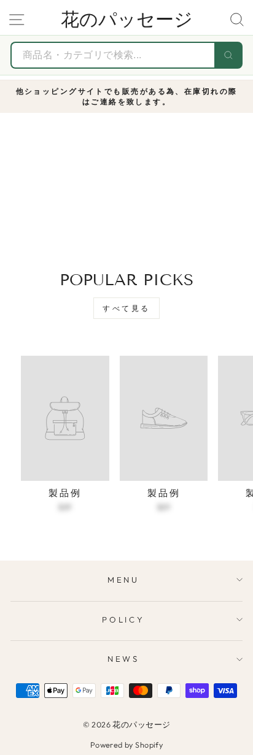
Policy (124, 619)
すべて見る (126, 308)
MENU (123, 579)
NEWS (123, 659)
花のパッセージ (127, 19)
